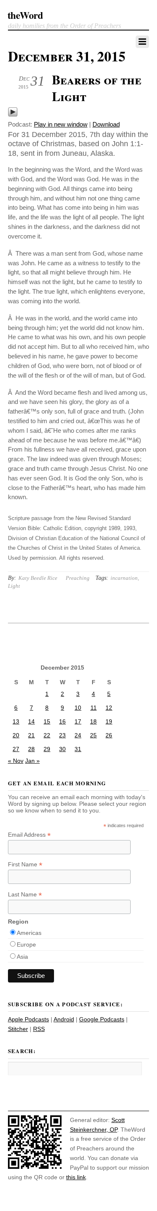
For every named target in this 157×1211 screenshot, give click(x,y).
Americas (29, 932)
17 (78, 721)
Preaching (78, 578)
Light (14, 586)
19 (109, 721)
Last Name (25, 895)
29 (47, 749)
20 (16, 735)
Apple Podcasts (28, 1019)
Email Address (29, 835)
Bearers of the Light (97, 87)
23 (62, 735)
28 (31, 749)
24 (78, 735)
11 (93, 707)
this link (76, 1177)
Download (106, 124)
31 (78, 749)
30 (62, 749)
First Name (25, 864)
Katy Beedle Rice (37, 578)
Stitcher (18, 1029)
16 (62, 721)
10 (78, 707)
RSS (39, 1029)
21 (31, 735)
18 (93, 721)
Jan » (32, 760)
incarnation (124, 578)
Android (64, 1019)
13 (16, 721)
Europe (26, 944)
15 (47, 721)
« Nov (15, 760)
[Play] (13, 114)
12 (109, 707)
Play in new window (61, 124)
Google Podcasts (101, 1019)
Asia (22, 956)
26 (109, 735)
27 (16, 749)
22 (47, 735)
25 (93, 735)
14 (31, 721)
